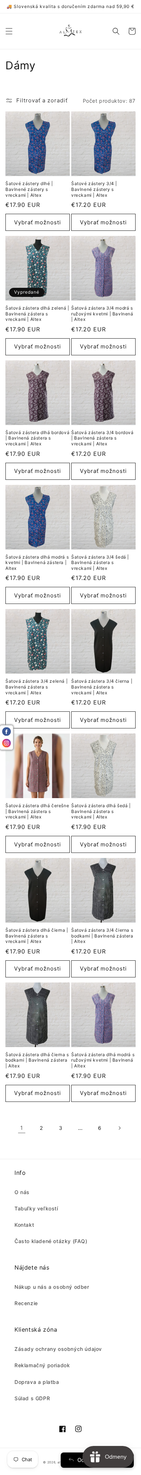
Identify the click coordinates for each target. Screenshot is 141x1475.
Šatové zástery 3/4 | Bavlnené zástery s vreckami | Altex (94, 189)
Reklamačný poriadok (42, 1365)
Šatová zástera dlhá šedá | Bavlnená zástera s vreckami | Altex (101, 811)
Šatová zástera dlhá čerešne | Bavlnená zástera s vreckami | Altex (37, 811)
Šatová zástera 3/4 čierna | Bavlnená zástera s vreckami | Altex (101, 686)
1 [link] (21, 1127)
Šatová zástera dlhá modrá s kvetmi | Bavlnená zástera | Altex (37, 562)
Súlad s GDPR (32, 1398)
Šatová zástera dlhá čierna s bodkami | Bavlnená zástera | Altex (37, 1060)
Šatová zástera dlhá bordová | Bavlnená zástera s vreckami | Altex (37, 438)
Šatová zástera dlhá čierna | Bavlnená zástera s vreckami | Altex (36, 935)
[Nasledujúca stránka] (119, 1128)
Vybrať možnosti (37, 222)
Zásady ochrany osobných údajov (58, 1349)
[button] (9, 31)
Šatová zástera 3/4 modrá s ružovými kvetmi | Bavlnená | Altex (102, 313)
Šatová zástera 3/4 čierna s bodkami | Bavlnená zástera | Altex (102, 935)
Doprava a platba (36, 1382)
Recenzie (26, 1303)
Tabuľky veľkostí (36, 1208)
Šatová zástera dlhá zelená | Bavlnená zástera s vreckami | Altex (37, 313)
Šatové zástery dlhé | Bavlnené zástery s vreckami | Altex (29, 189)
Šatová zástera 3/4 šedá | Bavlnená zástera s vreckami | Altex (100, 562)
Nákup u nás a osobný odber (51, 1287)
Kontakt (24, 1225)
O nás (22, 1192)
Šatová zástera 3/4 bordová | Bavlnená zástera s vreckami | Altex (102, 438)
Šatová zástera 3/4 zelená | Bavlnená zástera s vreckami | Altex (36, 686)
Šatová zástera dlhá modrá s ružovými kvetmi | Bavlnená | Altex (102, 1060)
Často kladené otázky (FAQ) (50, 1241)
